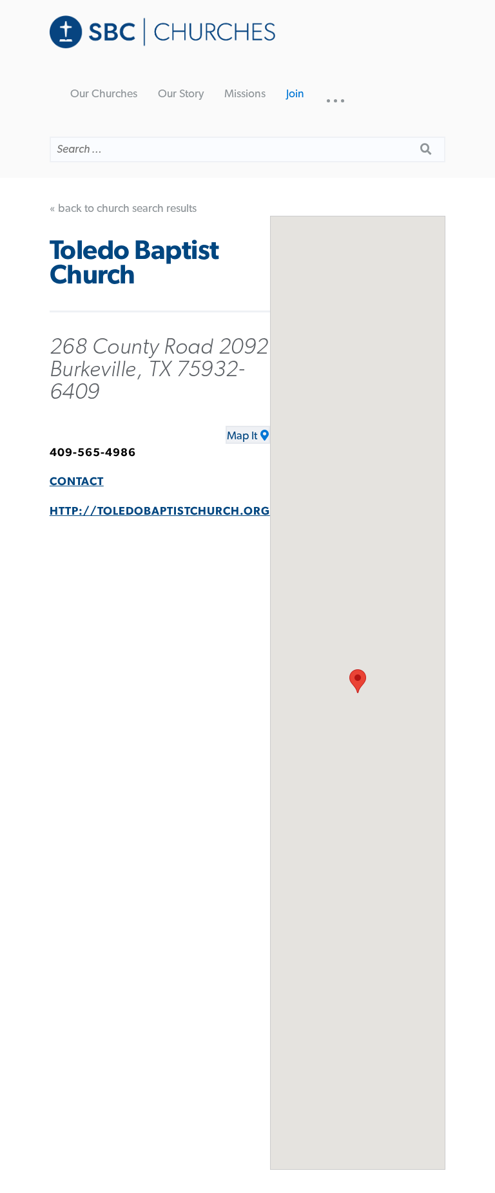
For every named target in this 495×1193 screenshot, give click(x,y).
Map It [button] (242, 436)
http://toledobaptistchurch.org (160, 511)
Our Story (181, 94)
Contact (77, 482)
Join (295, 94)
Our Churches (103, 94)
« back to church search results (123, 209)
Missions (245, 94)
